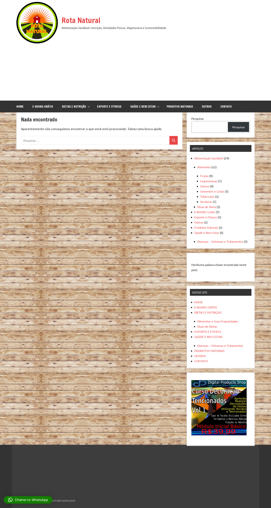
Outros (204, 186)
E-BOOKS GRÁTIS (42, 106)
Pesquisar (197, 118)
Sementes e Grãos (212, 191)
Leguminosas (208, 181)
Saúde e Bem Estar (206, 232)
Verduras (206, 201)
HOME (20, 106)
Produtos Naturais (206, 227)
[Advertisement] (135, 71)
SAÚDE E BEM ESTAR (143, 106)
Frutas (204, 176)
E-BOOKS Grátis (204, 212)
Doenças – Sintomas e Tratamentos (220, 241)
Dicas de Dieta (206, 207)
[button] (28, 500)
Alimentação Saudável (208, 158)
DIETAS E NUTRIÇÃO (74, 106)
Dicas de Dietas (207, 326)
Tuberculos (207, 196)
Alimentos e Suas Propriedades (217, 321)
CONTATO (226, 106)
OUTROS (207, 106)
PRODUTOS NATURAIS (180, 106)
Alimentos (204, 167)
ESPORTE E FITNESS (109, 106)
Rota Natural (81, 20)
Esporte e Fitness (205, 217)
